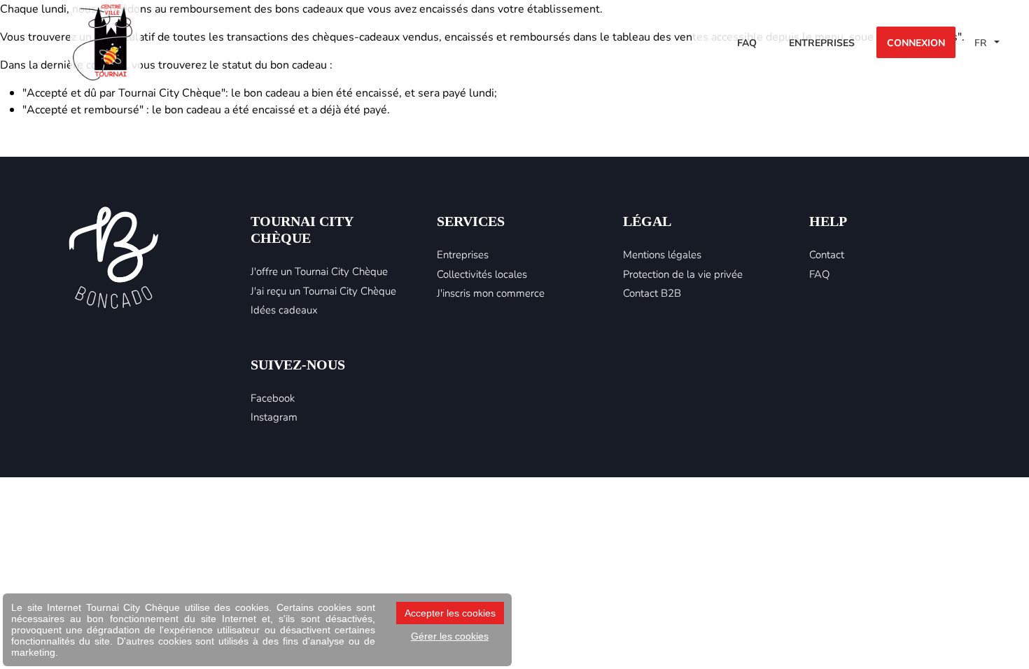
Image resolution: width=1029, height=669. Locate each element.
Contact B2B (652, 293)
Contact (826, 254)
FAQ (747, 42)
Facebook (273, 397)
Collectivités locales (482, 274)
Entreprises (822, 42)
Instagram (274, 416)
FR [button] (981, 42)
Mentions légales (662, 254)
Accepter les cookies (450, 613)
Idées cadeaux (284, 309)
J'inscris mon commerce (491, 293)
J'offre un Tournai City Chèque (319, 271)
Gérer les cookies (450, 636)
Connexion (916, 42)
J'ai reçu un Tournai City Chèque (323, 290)
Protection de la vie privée (683, 274)
